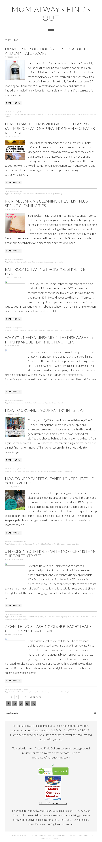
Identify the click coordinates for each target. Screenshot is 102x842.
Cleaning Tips (43, 617)
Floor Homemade (18, 114)
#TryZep (15, 617)
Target (67, 692)
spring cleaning (32, 262)
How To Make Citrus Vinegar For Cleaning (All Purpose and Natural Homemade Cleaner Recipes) (50, 128)
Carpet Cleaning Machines (45, 544)
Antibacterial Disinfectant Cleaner (28, 617)
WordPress (57, 838)
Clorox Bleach (25, 692)
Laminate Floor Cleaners (62, 114)
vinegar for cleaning (56, 194)
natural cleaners (86, 114)
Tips (25, 469)
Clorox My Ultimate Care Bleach (39, 692)
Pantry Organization (66, 471)
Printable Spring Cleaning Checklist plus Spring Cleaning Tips (46, 203)
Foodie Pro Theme (36, 835)
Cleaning (15, 112)
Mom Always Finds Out (51, 13)
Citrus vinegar (17, 194)
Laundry (20, 689)
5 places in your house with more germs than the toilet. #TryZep (50, 553)
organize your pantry (44, 471)
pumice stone (59, 330)
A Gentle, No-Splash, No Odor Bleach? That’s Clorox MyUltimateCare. (48, 628)
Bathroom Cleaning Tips (20, 330)
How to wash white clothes (57, 692)
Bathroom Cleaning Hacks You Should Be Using (46, 271)
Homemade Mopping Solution (32, 114)
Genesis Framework (82, 835)
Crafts (20, 112)
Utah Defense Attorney (53, 803)
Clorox (19, 692)
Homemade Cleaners (28, 194)
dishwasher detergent (19, 403)
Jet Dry (44, 403)
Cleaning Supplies (33, 330)
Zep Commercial (15, 619)
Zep (92, 617)
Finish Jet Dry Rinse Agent (34, 403)
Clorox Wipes (42, 330)
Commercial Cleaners (54, 617)
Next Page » (36, 697)
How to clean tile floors (48, 114)
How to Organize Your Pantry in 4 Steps (44, 410)
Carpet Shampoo (58, 544)
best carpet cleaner (18, 544)
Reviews (20, 259)
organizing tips (55, 471)
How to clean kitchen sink (74, 617)
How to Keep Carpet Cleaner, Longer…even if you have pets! (49, 480)
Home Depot (50, 330)
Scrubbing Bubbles (68, 330)
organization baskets (32, 471)
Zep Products (24, 619)
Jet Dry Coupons (52, 403)
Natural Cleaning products (42, 194)
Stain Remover (86, 617)
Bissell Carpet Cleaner (31, 544)
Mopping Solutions (75, 114)
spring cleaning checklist (44, 262)
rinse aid (60, 403)
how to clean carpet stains (71, 544)
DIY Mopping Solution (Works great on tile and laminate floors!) (48, 51)
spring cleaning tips (57, 262)
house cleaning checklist (20, 262)
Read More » (13, 103)
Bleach (15, 692)
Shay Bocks (53, 835)
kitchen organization (19, 471)
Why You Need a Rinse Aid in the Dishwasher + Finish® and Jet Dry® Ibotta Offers (49, 339)
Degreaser (63, 617)
